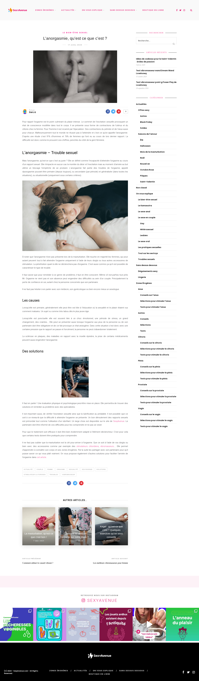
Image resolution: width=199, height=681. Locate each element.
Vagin (141, 408)
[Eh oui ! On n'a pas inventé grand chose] (116, 624)
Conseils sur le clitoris (151, 342)
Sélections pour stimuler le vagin (156, 420)
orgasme (61, 469)
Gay (142, 223)
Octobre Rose (147, 169)
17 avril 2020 (75, 45)
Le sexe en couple (146, 217)
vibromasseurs (107, 446)
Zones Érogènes (44, 10)
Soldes (143, 128)
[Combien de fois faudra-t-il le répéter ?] (149, 624)
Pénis (140, 360)
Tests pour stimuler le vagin (154, 426)
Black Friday (146, 122)
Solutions (101, 469)
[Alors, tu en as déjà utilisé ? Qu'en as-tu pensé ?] (182, 624)
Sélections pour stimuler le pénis (156, 372)
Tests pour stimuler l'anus (153, 307)
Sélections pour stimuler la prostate (158, 396)
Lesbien (144, 235)
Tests (143, 331)
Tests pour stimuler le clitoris (154, 354)
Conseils (144, 319)
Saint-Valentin (147, 181)
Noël (142, 157)
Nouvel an (145, 163)
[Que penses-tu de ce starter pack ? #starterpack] (49, 624)
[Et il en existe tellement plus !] (83, 624)
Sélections (145, 325)
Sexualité (73, 469)
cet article (41, 457)
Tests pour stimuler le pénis (153, 378)
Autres (143, 116)
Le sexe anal (144, 211)
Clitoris (141, 336)
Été (141, 140)
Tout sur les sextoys (148, 253)
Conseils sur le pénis (150, 366)
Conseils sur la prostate (152, 390)
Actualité (28, 469)
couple (40, 469)
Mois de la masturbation (152, 152)
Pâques (144, 175)
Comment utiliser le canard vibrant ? (37, 563)
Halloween (145, 146)
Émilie (32, 112)
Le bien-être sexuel (75, 32)
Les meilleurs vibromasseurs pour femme (110, 563)
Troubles (54, 474)
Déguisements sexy (147, 271)
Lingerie (142, 277)
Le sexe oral (144, 241)
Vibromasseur (68, 474)
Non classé (141, 187)
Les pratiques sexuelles (149, 247)
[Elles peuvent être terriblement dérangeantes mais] (16, 624)
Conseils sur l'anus (149, 295)
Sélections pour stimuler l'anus (155, 301)
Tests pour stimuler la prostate (155, 402)
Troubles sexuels (146, 259)
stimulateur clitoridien (34, 474)
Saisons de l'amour (147, 134)
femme (50, 469)
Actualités (67, 10)
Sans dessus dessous (122, 10)
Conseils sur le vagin (150, 414)
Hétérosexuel (146, 229)
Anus (140, 289)
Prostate (142, 384)
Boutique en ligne (153, 10)
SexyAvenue (118, 421)
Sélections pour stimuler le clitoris (157, 348)
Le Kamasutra (145, 205)
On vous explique (92, 10)
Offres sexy (143, 110)
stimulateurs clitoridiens (87, 446)
